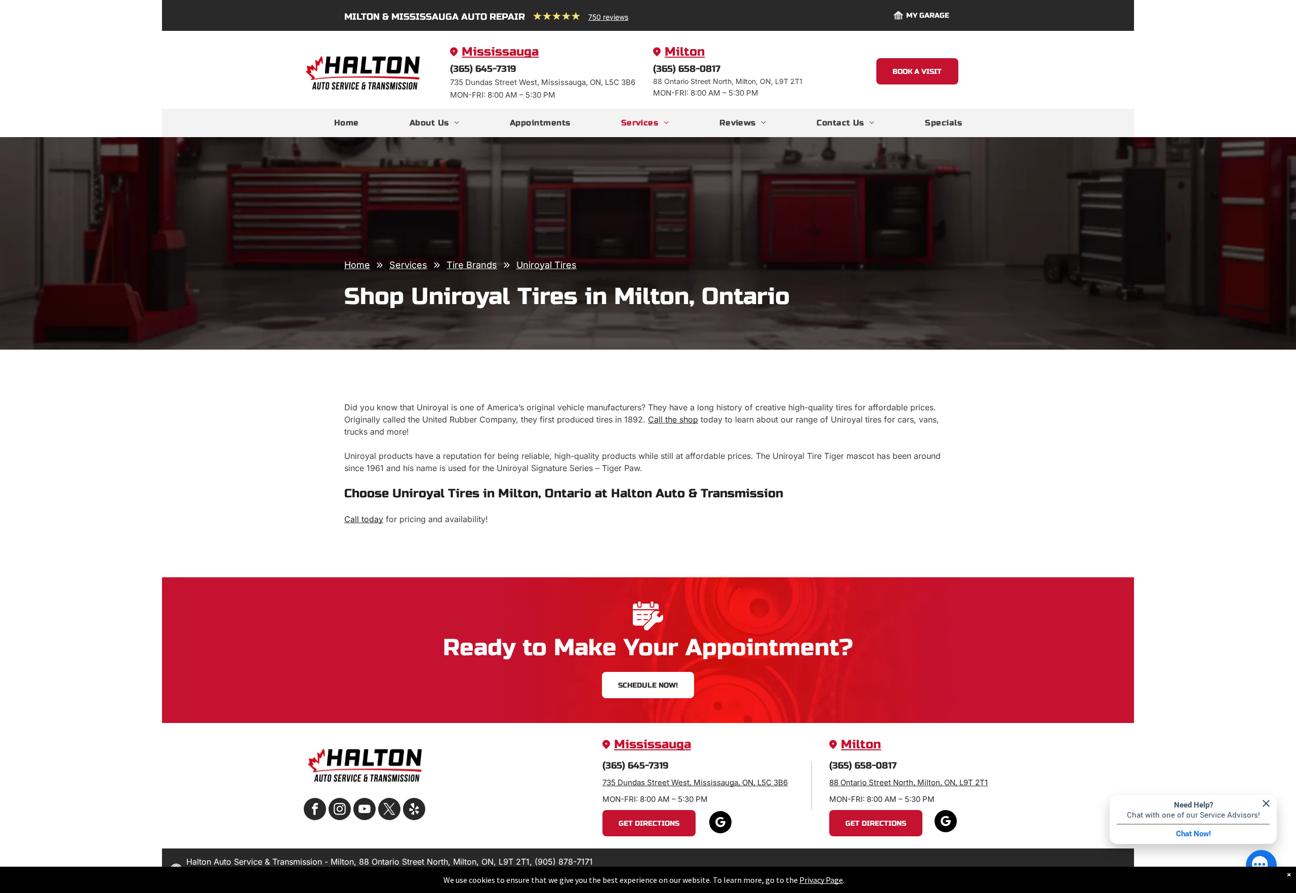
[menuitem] (347, 123)
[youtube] (364, 810)
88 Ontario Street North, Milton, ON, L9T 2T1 (908, 782)
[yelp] (414, 810)
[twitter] (389, 810)
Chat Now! (1193, 833)
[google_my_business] (720, 823)
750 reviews (608, 17)
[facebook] (315, 810)
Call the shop (673, 419)
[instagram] (340, 810)
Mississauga (500, 52)
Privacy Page (821, 880)
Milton (685, 52)
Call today (363, 519)
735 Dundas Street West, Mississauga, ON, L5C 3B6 (695, 782)
